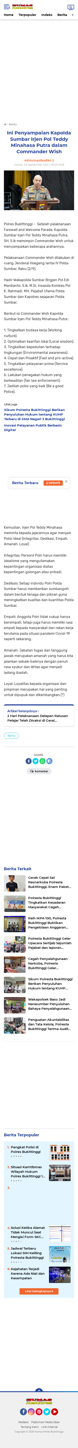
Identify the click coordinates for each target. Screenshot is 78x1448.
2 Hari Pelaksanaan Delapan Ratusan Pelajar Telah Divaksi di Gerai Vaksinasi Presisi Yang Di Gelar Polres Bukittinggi (38, 718)
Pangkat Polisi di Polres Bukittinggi (26, 1149)
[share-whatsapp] (42, 761)
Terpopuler (27, 15)
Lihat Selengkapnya (38, 1291)
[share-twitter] (35, 761)
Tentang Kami (30, 1427)
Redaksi (23, 1422)
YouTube (57, 1417)
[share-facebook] (29, 761)
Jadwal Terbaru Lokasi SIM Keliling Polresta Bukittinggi (27, 1253)
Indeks (46, 15)
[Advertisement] (39, 29)
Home (8, 15)
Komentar (41, 771)
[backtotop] (39, 1392)
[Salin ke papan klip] (49, 761)
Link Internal (49, 1427)
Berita (62, 15)
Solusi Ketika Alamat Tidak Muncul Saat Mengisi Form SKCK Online (28, 1232)
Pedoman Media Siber (45, 1422)
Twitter (48, 1417)
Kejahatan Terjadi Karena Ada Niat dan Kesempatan (28, 1273)
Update (54, 483)
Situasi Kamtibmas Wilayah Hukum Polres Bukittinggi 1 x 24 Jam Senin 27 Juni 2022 (28, 1171)
